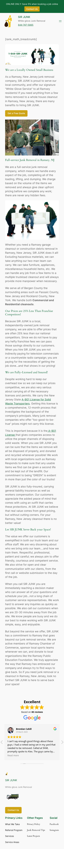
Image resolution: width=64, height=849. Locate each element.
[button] (62, 743)
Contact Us (13, 810)
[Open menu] (60, 21)
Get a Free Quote (16, 113)
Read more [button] (13, 755)
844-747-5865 (25, 25)
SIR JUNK (24, 17)
